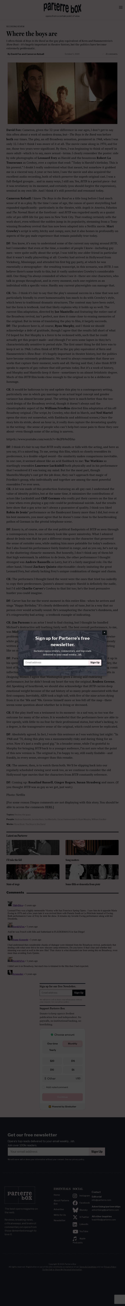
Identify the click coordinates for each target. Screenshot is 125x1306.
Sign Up (95, 662)
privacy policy (93, 670)
